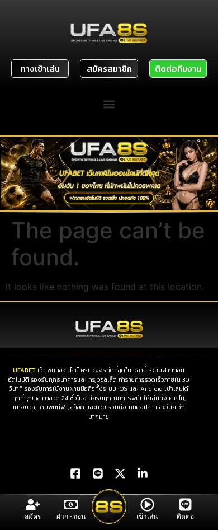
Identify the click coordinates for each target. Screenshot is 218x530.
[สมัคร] (33, 505)
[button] (109, 104)
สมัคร (33, 516)
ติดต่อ (185, 516)
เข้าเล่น (147, 516)
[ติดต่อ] (185, 505)
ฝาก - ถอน (71, 516)
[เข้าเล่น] (147, 505)
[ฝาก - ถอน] (71, 505)
